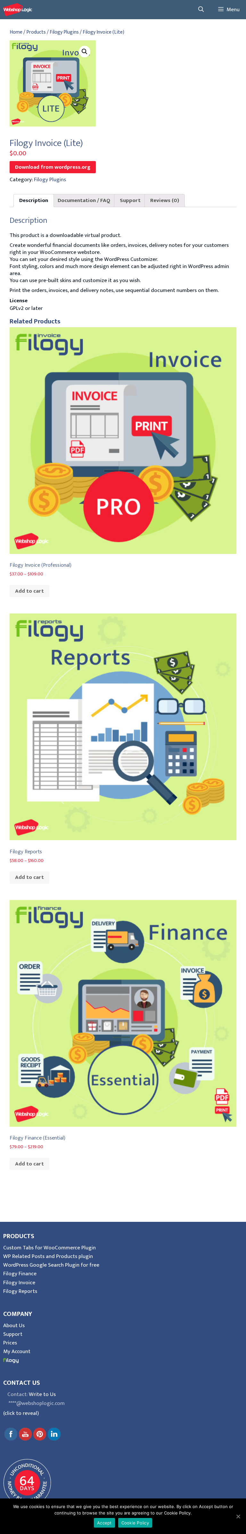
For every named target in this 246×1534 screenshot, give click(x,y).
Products (36, 32)
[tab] (33, 200)
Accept (104, 1522)
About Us (14, 1325)
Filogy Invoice (19, 1282)
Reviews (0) (164, 200)
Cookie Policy (135, 1522)
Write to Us (42, 1394)
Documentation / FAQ (84, 200)
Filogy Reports (20, 1291)
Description (33, 200)
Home (16, 32)
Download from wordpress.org (52, 167)
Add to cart (29, 591)
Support (130, 200)
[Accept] (238, 1516)
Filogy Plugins (64, 32)
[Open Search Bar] (201, 9)
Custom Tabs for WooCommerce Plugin (49, 1247)
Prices (10, 1342)
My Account (16, 1351)
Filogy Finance (20, 1273)
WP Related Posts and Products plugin (48, 1256)
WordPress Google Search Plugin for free (51, 1265)
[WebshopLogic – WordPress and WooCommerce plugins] (17, 9)
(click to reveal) (21, 1413)
